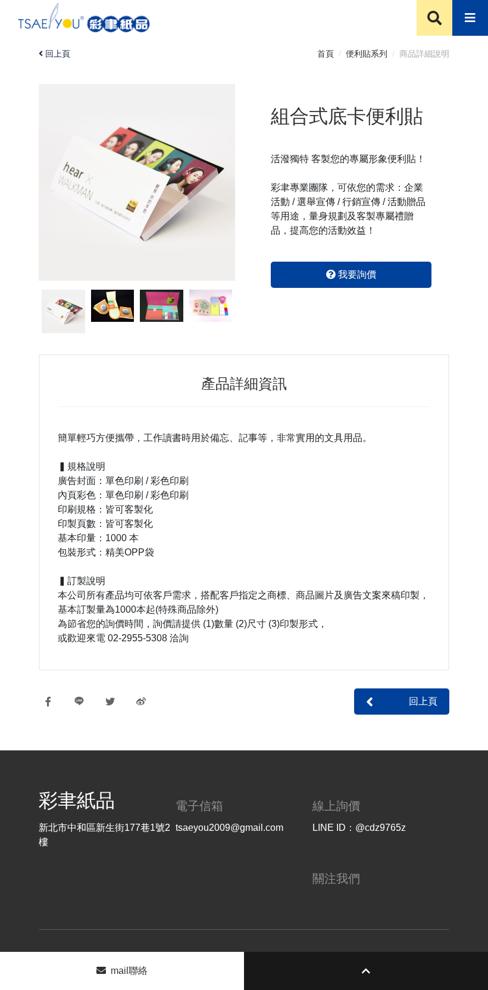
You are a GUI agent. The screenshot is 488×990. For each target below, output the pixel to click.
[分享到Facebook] (54, 701)
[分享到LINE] (85, 701)
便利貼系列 (366, 53)
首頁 (325, 53)
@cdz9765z (380, 828)
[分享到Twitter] (116, 701)
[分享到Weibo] (147, 701)
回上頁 (57, 53)
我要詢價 (356, 274)
